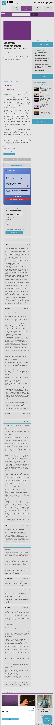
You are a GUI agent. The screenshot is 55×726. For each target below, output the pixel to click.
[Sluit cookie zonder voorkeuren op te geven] (33, 708)
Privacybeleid (31, 710)
